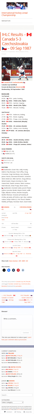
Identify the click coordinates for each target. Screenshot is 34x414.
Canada (10, 284)
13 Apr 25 (15, 369)
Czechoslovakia (25, 284)
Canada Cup (19, 281)
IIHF (20, 261)
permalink (18, 286)
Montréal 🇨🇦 (20, 87)
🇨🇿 (9, 383)
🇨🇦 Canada (5, 82)
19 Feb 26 (15, 372)
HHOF (23, 261)
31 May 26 (19, 355)
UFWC (10, 409)
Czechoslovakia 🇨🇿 (18, 82)
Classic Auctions (13, 261)
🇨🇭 (11, 355)
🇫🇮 (10, 353)
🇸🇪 (10, 381)
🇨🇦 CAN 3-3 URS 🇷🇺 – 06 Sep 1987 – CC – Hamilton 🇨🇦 (16, 247)
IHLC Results (27, 281)
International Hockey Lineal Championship (14, 14)
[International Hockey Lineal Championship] (17, 5)
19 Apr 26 (16, 383)
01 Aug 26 (16, 385)
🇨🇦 (9, 369)
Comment (26, 332)
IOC (27, 261)
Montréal (4, 286)
